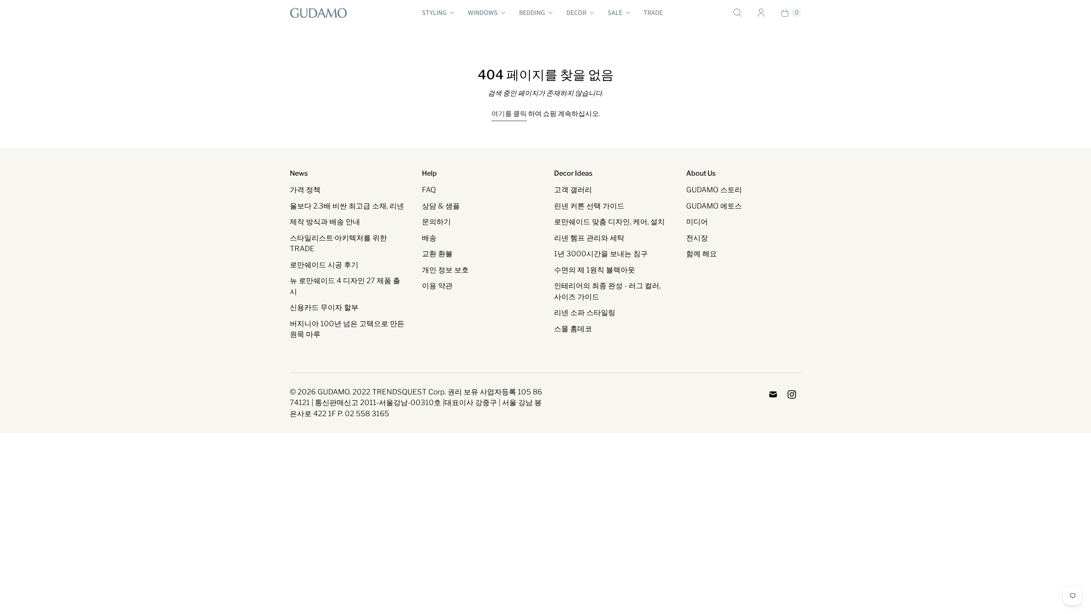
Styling (434, 12)
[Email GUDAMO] (773, 394)
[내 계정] (761, 13)
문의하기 (436, 221)
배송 (429, 238)
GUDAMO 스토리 (714, 189)
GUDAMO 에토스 (714, 206)
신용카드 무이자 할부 (324, 307)
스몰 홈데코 (573, 328)
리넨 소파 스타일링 (584, 312)
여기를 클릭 (509, 114)
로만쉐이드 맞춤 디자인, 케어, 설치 (609, 221)
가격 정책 (305, 189)
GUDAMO (333, 392)
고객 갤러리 (573, 189)
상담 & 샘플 (441, 206)
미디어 (697, 221)
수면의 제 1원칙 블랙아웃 (594, 270)
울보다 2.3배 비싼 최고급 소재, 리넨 (347, 206)
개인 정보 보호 (445, 270)
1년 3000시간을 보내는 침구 (601, 253)
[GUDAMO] (318, 12)
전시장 (697, 238)
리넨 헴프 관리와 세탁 (589, 238)
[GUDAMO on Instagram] (791, 394)
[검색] (737, 13)
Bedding (532, 12)
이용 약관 (437, 285)
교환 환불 (437, 253)
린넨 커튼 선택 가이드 (589, 206)
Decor (576, 12)
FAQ (429, 189)
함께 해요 (701, 253)
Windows (483, 12)
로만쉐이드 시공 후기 (324, 265)
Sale (615, 12)
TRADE (653, 12)
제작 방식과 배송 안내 (325, 221)
